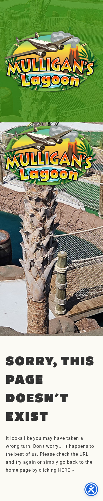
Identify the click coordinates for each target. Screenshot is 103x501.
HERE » (66, 470)
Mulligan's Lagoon (51, 61)
